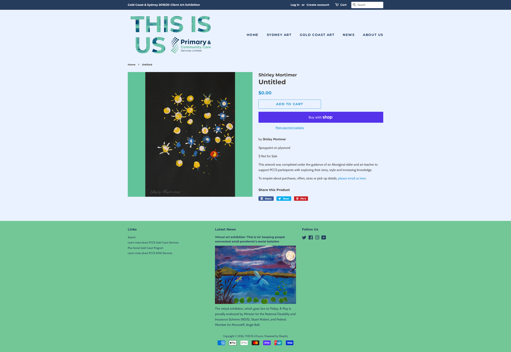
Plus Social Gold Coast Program (145, 247)
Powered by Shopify (276, 336)
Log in (295, 5)
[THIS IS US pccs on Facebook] (310, 238)
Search (132, 237)
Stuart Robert (260, 319)
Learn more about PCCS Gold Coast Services (153, 242)
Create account (318, 5)
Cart (343, 5)
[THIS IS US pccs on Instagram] (317, 238)
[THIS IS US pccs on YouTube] (323, 238)
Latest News (225, 229)
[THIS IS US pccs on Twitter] (304, 238)
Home (252, 35)
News (349, 35)
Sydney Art (279, 35)
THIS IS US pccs (254, 336)
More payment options (289, 128)
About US (373, 35)
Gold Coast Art (317, 35)
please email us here (352, 178)
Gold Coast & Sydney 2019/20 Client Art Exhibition (164, 5)
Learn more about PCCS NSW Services (150, 253)
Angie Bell (252, 325)
